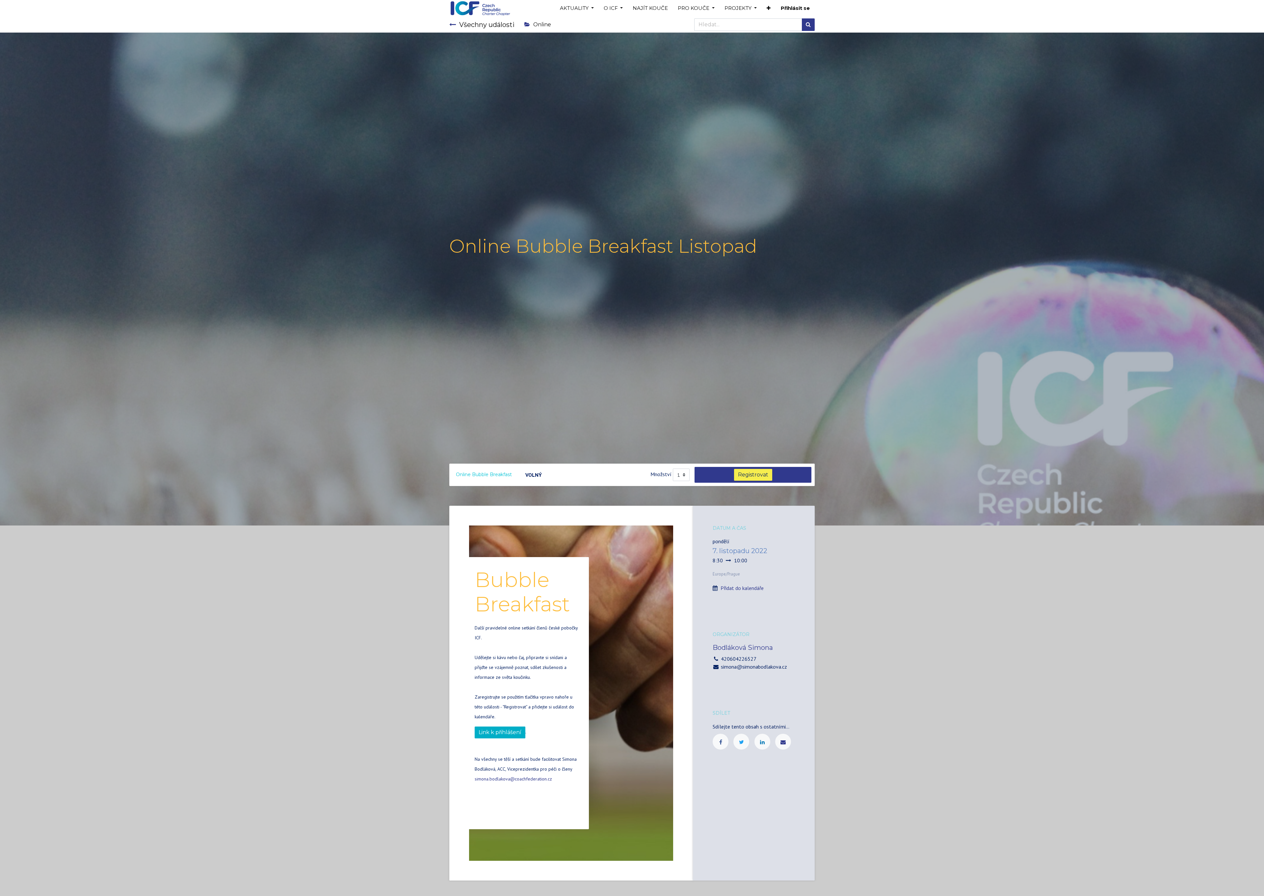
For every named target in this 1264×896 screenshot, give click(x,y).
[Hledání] (808, 24)
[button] (769, 8)
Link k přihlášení (500, 732)
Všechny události (486, 25)
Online (542, 24)
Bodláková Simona (743, 648)
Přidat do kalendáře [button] (742, 588)
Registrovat (753, 475)
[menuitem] (650, 8)
